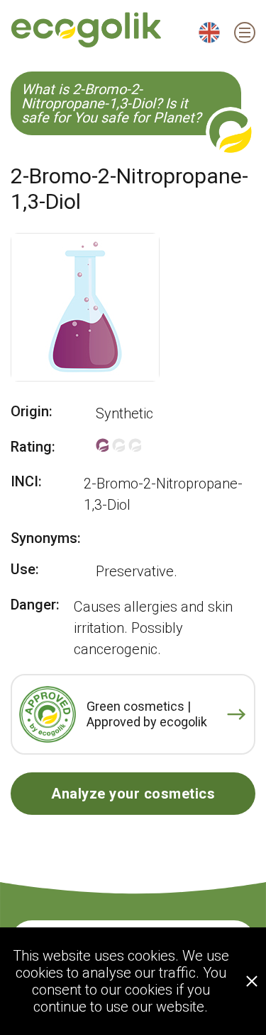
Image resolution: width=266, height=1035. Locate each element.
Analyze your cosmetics (133, 793)
